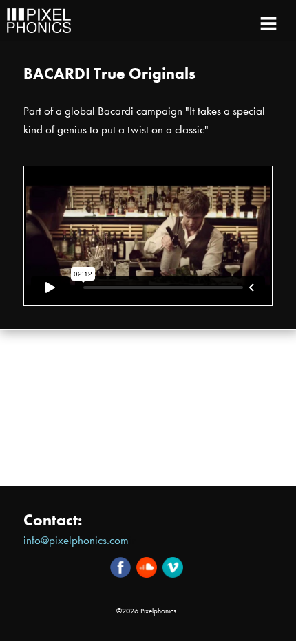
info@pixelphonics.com (76, 540)
